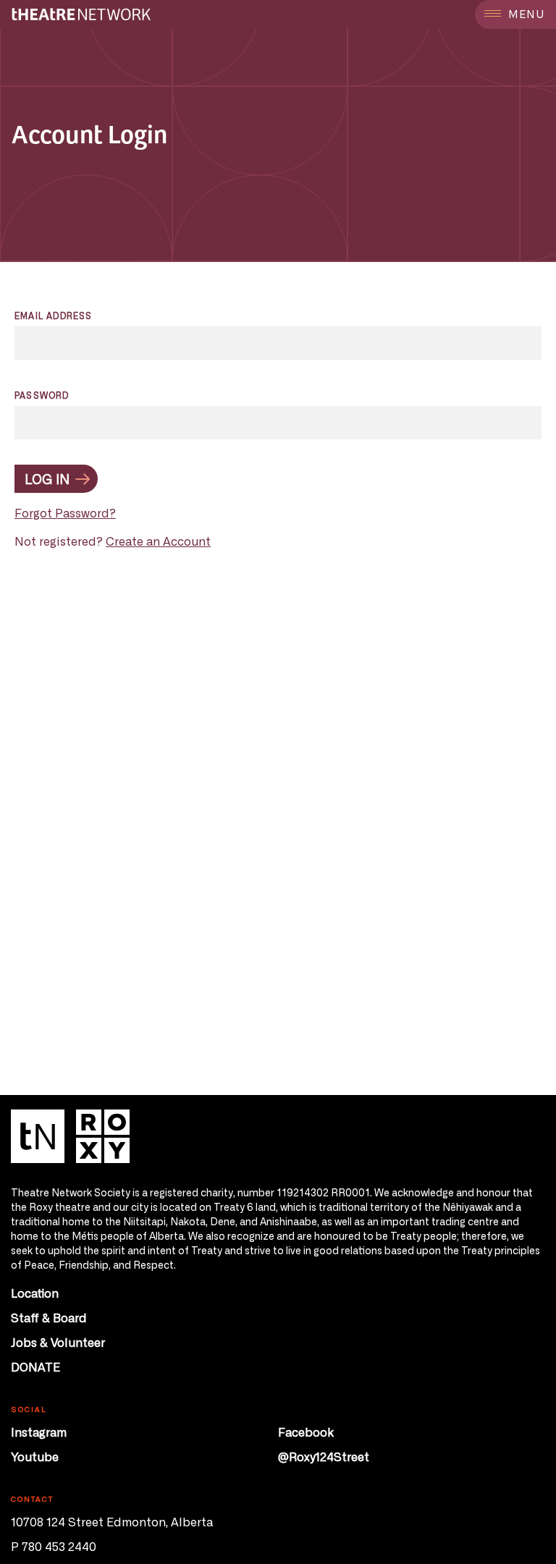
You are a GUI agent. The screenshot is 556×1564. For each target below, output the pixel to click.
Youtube (35, 1456)
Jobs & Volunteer (58, 1342)
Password (42, 395)
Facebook (306, 1431)
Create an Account (158, 540)
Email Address (53, 315)
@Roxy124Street (323, 1456)
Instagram (39, 1431)
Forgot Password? (65, 512)
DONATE (35, 1366)
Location (35, 1292)
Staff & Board (49, 1317)
